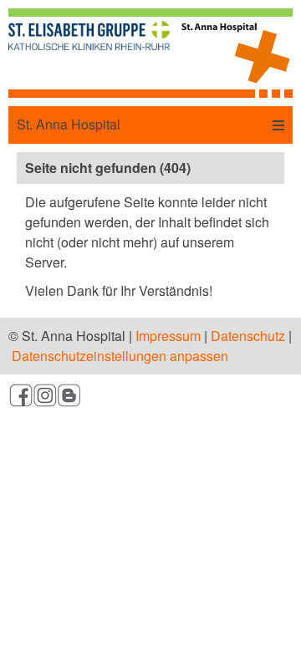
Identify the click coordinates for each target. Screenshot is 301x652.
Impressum (168, 335)
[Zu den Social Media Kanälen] (150, 398)
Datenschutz (248, 335)
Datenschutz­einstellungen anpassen (120, 355)
